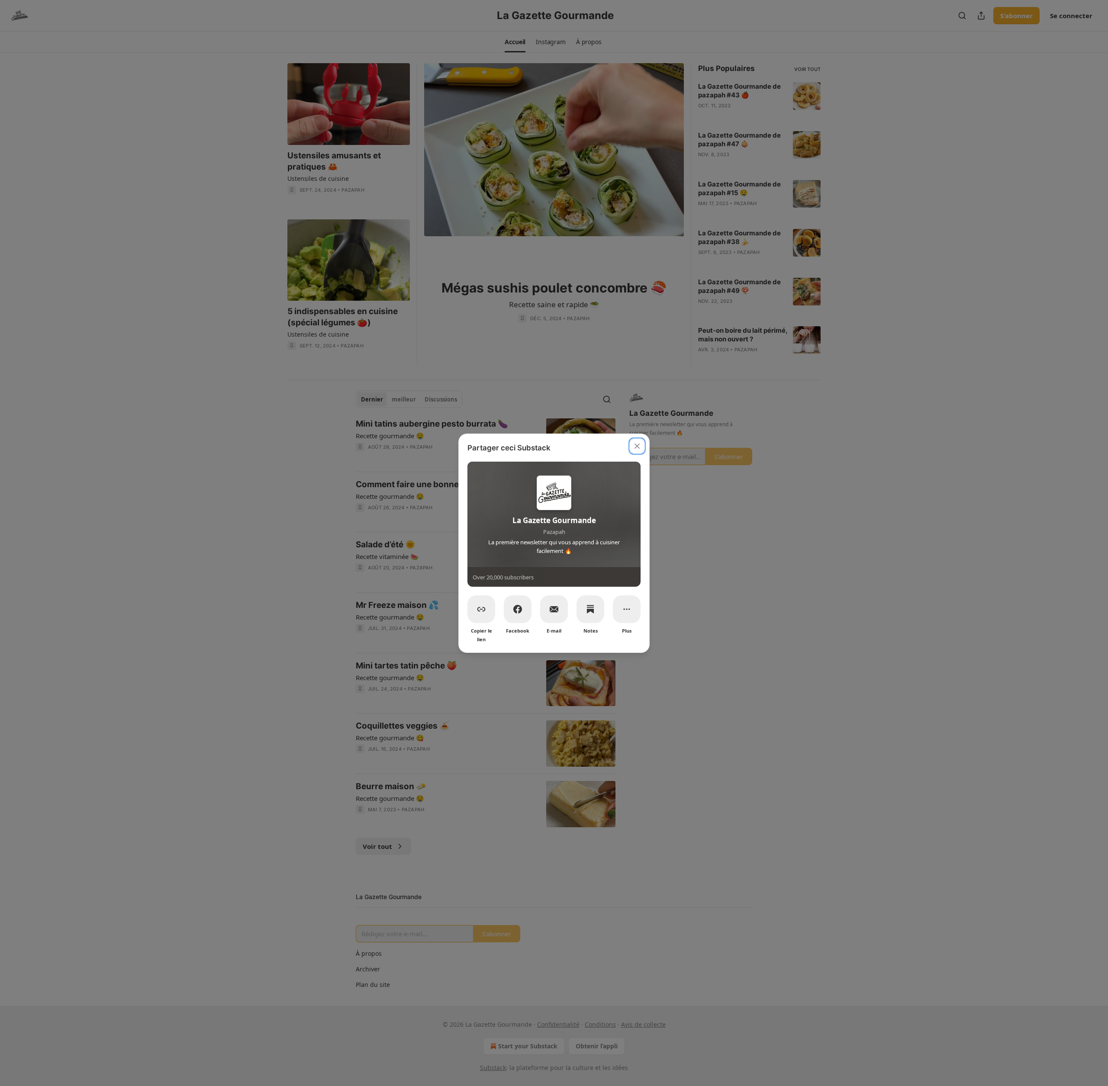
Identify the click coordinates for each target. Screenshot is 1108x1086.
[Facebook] (517, 609)
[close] (637, 446)
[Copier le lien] (481, 609)
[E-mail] (554, 609)
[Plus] (627, 609)
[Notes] (590, 609)
